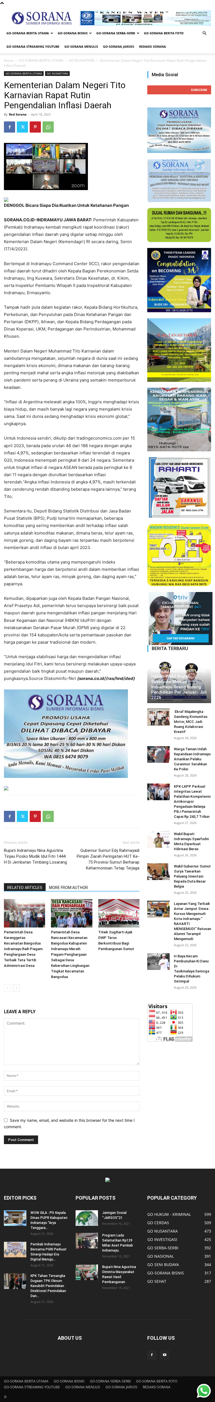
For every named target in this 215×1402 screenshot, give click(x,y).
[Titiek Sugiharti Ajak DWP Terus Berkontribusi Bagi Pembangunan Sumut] (118, 913)
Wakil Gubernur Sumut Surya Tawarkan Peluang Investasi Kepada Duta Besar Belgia (192, 876)
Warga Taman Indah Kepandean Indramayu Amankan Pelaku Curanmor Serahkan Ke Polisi (192, 759)
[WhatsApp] (48, 127)
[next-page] (16, 987)
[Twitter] (22, 127)
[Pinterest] (35, 127)
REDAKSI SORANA (152, 46)
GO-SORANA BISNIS (73, 33)
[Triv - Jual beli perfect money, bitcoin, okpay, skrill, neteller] (179, 618)
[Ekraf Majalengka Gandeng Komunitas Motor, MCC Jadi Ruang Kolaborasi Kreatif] (158, 717)
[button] (204, 33)
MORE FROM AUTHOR (68, 887)
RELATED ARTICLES (24, 887)
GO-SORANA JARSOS (118, 46)
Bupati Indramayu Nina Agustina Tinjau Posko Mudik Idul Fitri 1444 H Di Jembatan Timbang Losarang (35, 856)
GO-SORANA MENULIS (81, 46)
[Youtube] (164, 1355)
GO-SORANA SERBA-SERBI (115, 33)
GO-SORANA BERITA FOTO (164, 33)
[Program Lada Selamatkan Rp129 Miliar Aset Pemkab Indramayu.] (87, 1240)
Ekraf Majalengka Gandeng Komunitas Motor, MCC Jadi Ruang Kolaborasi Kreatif (190, 722)
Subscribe (199, 90)
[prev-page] (7, 987)
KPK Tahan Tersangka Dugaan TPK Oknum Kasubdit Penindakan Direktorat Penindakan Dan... (48, 1286)
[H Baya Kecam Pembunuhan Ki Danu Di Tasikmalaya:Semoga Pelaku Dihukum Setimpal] (158, 961)
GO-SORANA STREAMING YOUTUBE (32, 46)
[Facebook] (9, 127)
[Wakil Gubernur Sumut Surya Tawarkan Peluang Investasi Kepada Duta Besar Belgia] (158, 871)
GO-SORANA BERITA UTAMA (27, 33)
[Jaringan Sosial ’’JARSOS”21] (87, 1218)
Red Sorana (18, 114)
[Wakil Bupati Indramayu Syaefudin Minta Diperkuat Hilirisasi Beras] (158, 839)
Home (8, 60)
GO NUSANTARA (82, 60)
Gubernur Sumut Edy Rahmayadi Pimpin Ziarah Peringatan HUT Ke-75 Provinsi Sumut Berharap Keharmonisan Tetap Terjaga (108, 859)
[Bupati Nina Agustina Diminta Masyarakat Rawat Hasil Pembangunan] (87, 1272)
